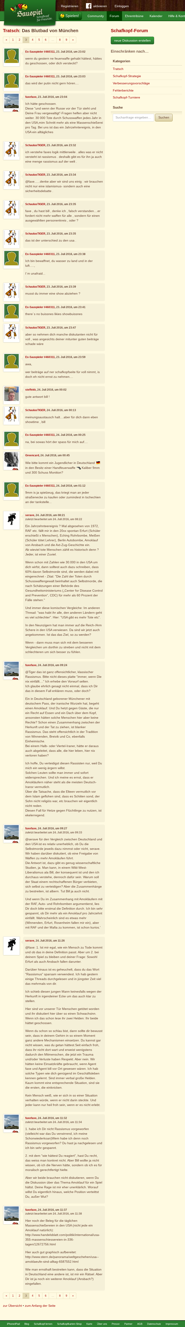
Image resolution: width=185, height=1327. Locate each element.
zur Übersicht (12, 1305)
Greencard (32, 455)
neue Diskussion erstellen (132, 40)
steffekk (30, 389)
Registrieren (69, 6)
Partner (128, 1324)
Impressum (172, 1324)
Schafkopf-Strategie (127, 76)
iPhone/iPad (13, 1324)
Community (96, 16)
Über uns (102, 1324)
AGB (139, 1324)
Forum (114, 16)
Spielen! (72, 16)
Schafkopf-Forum (129, 30)
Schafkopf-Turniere (126, 97)
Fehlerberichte (123, 90)
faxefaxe (31, 96)
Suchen (163, 117)
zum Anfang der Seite (40, 1305)
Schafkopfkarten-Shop (69, 1324)
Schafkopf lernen (43, 1324)
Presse (116, 1324)
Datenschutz (154, 1324)
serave (29, 515)
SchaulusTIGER (35, 145)
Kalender (156, 16)
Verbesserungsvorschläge (131, 83)
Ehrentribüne (134, 16)
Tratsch (11, 30)
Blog (26, 1324)
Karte (89, 1324)
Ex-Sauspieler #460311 (40, 51)
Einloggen (122, 6)
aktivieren (100, 6)
